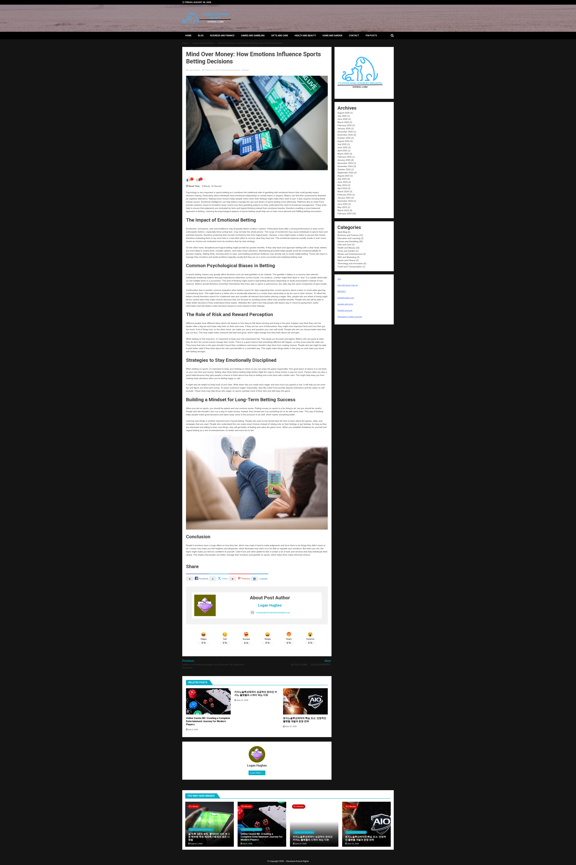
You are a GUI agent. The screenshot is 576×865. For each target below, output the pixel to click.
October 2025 (344, 138)
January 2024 (344, 198)
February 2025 (345, 157)
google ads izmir (345, 304)
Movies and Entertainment (350, 254)
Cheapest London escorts (350, 316)
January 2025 (344, 160)
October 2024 (344, 169)
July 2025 (342, 144)
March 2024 (343, 191)
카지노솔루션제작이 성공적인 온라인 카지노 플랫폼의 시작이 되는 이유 (255, 693)
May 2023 (342, 207)
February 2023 (345, 213)
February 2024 (345, 194)
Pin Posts (371, 35)
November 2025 (345, 135)
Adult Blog (342, 232)
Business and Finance (222, 35)
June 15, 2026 (291, 726)
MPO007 (342, 291)
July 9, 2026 (193, 730)
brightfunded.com (346, 298)
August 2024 (344, 176)
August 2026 (344, 113)
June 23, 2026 (242, 700)
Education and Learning (349, 238)
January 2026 (344, 128)
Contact (354, 35)
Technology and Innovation (350, 263)
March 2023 (343, 210)
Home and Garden (332, 35)
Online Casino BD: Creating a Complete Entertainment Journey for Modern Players (208, 721)
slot (339, 279)
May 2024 (342, 185)
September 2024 (345, 172)
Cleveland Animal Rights (297, 861)
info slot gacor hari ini (348, 285)
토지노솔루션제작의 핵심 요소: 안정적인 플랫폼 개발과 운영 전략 (304, 720)
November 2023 (345, 201)
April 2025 (342, 150)
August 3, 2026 (196, 844)
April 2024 (342, 188)
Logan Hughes (194, 70)
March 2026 (343, 122)
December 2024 (345, 163)
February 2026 (345, 125)
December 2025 (345, 131)
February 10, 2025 (212, 70)
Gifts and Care (279, 35)
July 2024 (342, 179)
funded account (345, 310)
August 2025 (344, 141)
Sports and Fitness (346, 260)
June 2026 (343, 119)
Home (188, 35)
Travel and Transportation (350, 266)
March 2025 (343, 153)
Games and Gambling (253, 35)
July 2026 (342, 116)
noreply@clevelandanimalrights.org (273, 612)
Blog (201, 35)
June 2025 (343, 147)
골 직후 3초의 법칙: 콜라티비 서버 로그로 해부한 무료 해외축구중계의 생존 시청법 (209, 836)
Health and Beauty (305, 35)
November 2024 (345, 166)
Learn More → (257, 773)
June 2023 (343, 204)
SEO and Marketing (347, 257)
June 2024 (343, 182)
